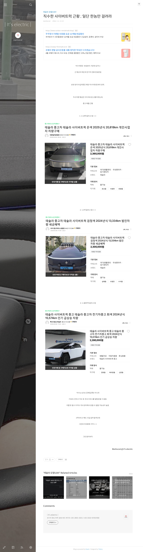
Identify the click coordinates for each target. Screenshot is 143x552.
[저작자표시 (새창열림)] (66, 459)
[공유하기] (49, 459)
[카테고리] (5, 4)
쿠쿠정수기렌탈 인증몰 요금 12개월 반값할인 (65, 34)
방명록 (13, 547)
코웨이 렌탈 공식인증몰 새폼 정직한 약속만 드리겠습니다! (70, 50)
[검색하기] (30, 5)
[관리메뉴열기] (139, 4)
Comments (49, 506)
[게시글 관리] (52, 459)
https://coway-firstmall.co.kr (56, 47)
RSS (22, 547)
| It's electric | (18, 24)
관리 (31, 547)
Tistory (100, 549)
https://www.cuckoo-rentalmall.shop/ (60, 31)
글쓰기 (4, 547)
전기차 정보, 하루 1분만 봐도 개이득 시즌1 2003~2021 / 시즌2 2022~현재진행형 (73, 518)
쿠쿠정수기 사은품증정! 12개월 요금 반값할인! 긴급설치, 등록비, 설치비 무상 (74, 37)
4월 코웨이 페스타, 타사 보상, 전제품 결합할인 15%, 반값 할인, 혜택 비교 (73, 53)
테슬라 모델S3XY (49, 12)
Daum (87, 549)
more (131, 473)
